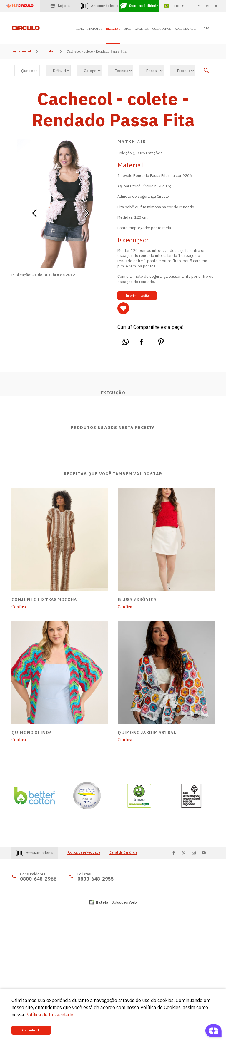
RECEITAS (113, 29)
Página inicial (21, 51)
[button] (34, 211)
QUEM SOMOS (161, 29)
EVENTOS (142, 29)
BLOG (127, 29)
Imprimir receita (137, 296)
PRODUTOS (94, 29)
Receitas (49, 51)
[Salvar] (123, 308)
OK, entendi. (31, 1030)
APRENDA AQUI (185, 29)
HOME (80, 29)
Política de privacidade (83, 853)
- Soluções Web (116, 902)
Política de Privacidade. (49, 1015)
